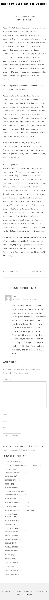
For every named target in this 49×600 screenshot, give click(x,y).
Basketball (10, 521)
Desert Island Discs (15, 502)
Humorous (9, 476)
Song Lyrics (10, 570)
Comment (7, 380)
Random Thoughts (12, 492)
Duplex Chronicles (14, 539)
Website (6, 428)
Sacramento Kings (24, 96)
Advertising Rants (14, 494)
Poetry (8, 559)
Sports (17, 16)
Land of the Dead (39, 271)
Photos (8, 469)
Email (6, 421)
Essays (8, 543)
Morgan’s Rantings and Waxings (24, 4)
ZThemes (28, 594)
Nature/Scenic (11, 488)
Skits (7, 566)
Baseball (9, 517)
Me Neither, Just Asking (17, 510)
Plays (7, 555)
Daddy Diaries (11, 461)
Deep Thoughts (11, 498)
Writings (9, 528)
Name (5, 414)
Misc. (7, 484)
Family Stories (12, 547)
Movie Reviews (11, 551)
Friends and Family (14, 472)
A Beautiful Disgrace (12, 271)
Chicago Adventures (14, 531)
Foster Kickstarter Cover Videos (21, 465)
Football (9, 524)
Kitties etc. (11, 480)
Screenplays (10, 563)
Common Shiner (11, 535)
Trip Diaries (11, 574)
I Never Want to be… (15, 506)
